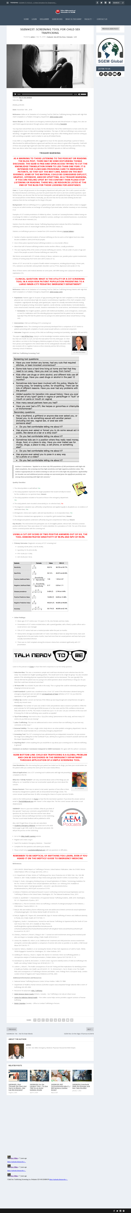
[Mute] (79, 94)
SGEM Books (57, 19)
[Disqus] (50, 1127)
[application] (50, 94)
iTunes (31, 667)
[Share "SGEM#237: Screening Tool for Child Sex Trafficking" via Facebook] (35, 1020)
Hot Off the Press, (27, 336)
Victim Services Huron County (24, 994)
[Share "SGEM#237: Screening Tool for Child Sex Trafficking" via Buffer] (59, 1020)
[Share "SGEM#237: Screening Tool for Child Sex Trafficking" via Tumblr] (47, 1020)
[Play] (15, 94)
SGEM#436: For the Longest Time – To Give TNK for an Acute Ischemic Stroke (39, 1087)
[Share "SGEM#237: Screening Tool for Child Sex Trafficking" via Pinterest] (51, 1020)
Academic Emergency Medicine (25, 826)
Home (26, 19)
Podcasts (70, 37)
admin (33, 37)
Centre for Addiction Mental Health (25, 997)
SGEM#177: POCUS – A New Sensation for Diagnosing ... (37, 3)
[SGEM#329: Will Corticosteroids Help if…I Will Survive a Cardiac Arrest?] (60, 1075)
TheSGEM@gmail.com (26, 801)
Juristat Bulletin (68, 231)
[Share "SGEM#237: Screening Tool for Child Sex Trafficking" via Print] (72, 1020)
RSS (21, 100)
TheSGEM (63, 124)
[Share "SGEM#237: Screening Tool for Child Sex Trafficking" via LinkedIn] (55, 1020)
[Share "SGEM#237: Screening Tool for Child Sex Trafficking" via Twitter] (39, 1020)
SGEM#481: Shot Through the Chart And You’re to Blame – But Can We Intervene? (18, 1087)
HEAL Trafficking (36, 991)
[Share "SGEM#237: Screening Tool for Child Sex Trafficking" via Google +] (43, 1020)
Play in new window (25, 97)
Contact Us (102, 19)
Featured (50, 37)
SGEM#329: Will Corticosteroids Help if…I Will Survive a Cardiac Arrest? (60, 1087)
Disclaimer (44, 19)
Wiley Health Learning (28, 836)
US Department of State (50, 694)
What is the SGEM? (73, 19)
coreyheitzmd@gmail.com (36, 850)
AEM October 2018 (56, 117)
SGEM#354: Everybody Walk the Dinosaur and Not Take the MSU (81, 1086)
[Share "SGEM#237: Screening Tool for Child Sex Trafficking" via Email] (68, 1020)
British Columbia (19, 1003)
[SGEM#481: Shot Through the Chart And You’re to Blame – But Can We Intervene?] (18, 1075)
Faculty (88, 19)
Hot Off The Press (60, 37)
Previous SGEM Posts (110, 29)
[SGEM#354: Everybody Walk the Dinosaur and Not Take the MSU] (82, 1075)
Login (34, 19)
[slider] (84, 94)
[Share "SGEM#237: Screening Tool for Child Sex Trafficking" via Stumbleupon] (64, 1020)
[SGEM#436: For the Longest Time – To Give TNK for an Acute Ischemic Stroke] (39, 1075)
